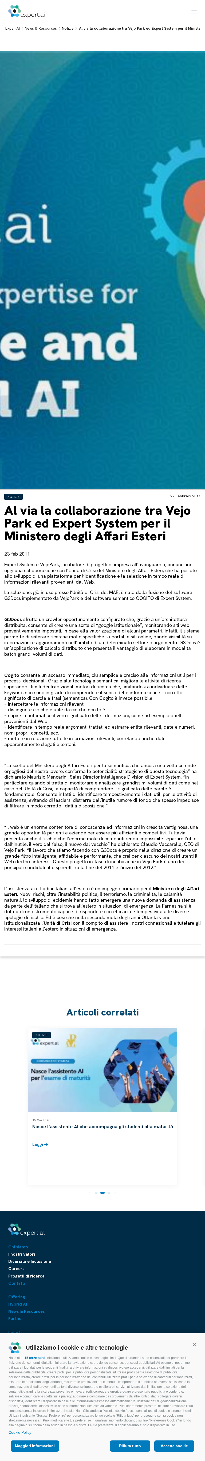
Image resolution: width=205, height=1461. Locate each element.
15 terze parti (35, 1358)
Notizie (13, 497)
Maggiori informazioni (35, 1446)
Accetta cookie (174, 1446)
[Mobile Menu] (194, 12)
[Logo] (26, 11)
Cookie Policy (20, 1432)
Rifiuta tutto (130, 1446)
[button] (194, 1344)
